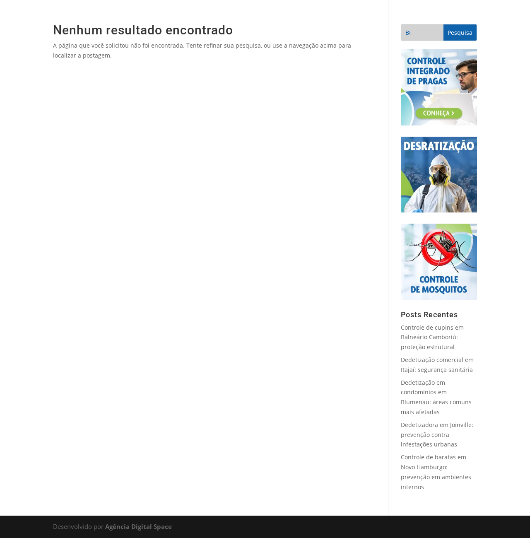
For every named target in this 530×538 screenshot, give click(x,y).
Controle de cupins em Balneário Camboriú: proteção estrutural (432, 337)
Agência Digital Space (138, 526)
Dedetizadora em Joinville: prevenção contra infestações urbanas (437, 435)
